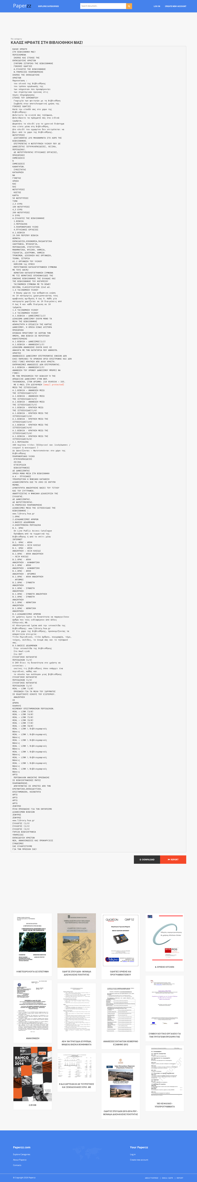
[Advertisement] (98, 25)
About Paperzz (19, 1159)
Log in (133, 1154)
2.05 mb (32, 1105)
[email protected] (53, 384)
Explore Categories (21, 1154)
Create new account (139, 1159)
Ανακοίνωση (32, 1038)
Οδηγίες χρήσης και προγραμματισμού (120, 973)
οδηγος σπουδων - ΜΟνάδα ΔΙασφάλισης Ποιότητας (76, 973)
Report (174, 859)
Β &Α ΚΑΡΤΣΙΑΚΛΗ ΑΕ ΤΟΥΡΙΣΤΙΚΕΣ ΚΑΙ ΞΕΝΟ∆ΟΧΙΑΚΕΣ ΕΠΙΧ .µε (76, 1086)
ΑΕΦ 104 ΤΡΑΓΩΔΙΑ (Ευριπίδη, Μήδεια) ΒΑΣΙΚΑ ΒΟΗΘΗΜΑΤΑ (77, 1043)
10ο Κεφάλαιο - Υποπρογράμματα (165, 1105)
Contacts (17, 1165)
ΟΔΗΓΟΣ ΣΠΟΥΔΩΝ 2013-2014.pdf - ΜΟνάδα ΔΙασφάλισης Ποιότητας (120, 1113)
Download (148, 859)
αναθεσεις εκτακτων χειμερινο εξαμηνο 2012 (120, 1043)
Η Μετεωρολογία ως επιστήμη (32, 971)
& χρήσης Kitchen (164, 967)
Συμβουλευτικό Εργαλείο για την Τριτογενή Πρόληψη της (165, 1035)
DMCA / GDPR (167, 1178)
